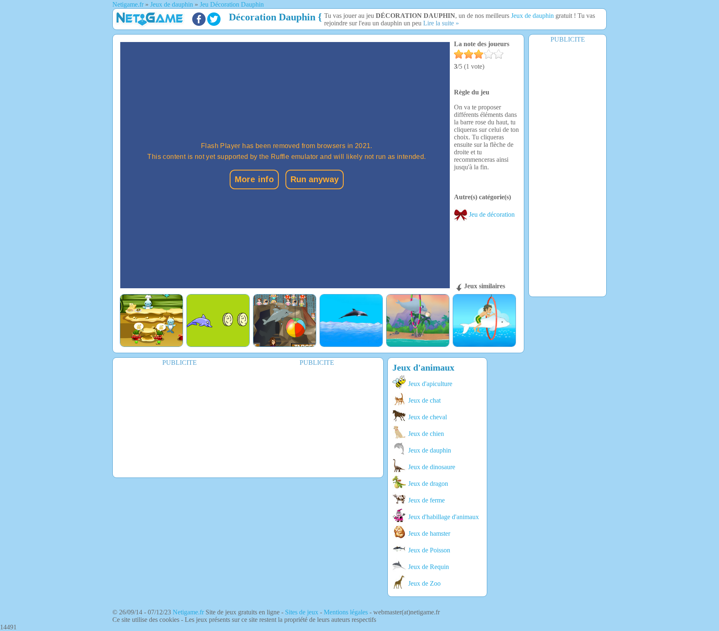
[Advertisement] (567, 169)
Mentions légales (346, 612)
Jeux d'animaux (423, 367)
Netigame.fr (188, 612)
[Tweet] (214, 23)
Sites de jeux (301, 612)
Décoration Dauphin (272, 17)
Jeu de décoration (491, 214)
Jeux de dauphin (532, 15)
